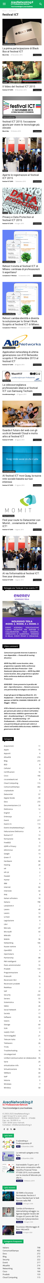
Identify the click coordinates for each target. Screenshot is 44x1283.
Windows (7, 1084)
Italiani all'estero (10, 898)
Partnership (9, 957)
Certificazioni (9, 772)
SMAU (6, 1006)
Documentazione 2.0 (12, 805)
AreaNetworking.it (8, 394)
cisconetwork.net (11, 779)
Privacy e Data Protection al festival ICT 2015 (18, 219)
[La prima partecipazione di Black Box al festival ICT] (22, 32)
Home (4, 11)
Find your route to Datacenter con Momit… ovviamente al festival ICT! (21, 523)
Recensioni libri (10, 980)
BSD (5, 764)
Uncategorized (10, 1054)
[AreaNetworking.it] (22, 4)
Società (7, 1013)
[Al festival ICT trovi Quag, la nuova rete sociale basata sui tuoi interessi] (22, 459)
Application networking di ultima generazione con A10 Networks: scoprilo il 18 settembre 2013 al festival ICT (20, 357)
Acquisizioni (9, 746)
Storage (7, 1024)
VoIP (5, 1076)
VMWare (7, 1073)
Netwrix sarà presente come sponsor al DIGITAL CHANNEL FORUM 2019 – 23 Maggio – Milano (22, 700)
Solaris (6, 1021)
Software (7, 1017)
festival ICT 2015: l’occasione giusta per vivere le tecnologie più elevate (20, 124)
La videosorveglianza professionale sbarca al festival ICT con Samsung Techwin (20, 388)
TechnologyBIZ (10, 1035)
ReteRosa (7, 987)
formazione (8, 839)
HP (5, 868)
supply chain (9, 1032)
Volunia (7, 1080)
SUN (5, 1028)
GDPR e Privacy (10, 846)
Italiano (7, 902)
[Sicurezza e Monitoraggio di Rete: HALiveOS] (8, 1230)
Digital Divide (9, 798)
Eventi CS (7, 824)
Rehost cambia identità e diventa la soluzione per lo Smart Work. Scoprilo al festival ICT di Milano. (21, 321)
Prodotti (7, 969)
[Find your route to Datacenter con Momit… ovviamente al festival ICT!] (22, 504)
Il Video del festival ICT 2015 (18, 86)
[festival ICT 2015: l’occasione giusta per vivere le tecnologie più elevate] (22, 107)
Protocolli (7, 976)
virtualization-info (11, 1065)
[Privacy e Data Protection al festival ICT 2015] (22, 201)
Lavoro (6, 909)
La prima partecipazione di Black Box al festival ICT (20, 50)
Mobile (7, 939)
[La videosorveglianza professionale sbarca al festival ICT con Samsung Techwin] (22, 376)
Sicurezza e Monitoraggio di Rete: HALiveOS (27, 1228)
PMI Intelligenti (10, 961)
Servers (7, 998)
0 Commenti (37, 55)
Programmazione (11, 972)
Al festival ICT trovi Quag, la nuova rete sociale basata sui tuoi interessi (21, 478)
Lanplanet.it (9, 905)
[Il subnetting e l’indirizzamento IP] (8, 1144)
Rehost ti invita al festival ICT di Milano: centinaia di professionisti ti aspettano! (21, 269)
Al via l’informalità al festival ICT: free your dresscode (20, 575)
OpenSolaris (9, 954)
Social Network (10, 1009)
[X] (11, 1129)
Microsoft (8, 931)
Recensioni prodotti (12, 983)
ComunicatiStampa (9, 44)
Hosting (7, 865)
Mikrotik (7, 935)
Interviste (8, 891)
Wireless (7, 1088)
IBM (5, 883)
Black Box (5, 55)
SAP (5, 991)
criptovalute (9, 790)
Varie (6, 1061)
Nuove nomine (10, 946)
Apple (6, 749)
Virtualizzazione (10, 1069)
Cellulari (7, 768)
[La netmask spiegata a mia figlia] (8, 1156)
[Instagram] (7, 1129)
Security (7, 995)
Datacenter (8, 794)
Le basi (7, 917)
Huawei (7, 876)
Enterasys (8, 816)
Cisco (6, 775)
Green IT (7, 857)
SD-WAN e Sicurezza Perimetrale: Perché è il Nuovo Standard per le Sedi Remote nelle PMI (27, 1196)
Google (7, 853)
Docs (6, 801)
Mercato (7, 928)
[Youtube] (14, 1129)
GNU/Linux (8, 850)
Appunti (7, 753)
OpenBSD (8, 950)
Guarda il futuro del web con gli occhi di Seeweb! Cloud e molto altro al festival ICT (20, 433)
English (7, 813)
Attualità (7, 757)
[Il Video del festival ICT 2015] (22, 72)
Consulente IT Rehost (9, 275)
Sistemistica (9, 1002)
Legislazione (9, 920)
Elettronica (8, 809)
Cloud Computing (8, 426)
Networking (8, 943)
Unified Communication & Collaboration (20, 1058)
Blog (5, 761)
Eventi (5, 82)
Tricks (6, 1047)
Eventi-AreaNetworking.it (14, 827)
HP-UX (6, 872)
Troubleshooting (10, 1050)
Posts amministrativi (12, 965)
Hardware (8, 861)
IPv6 (5, 894)
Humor (7, 879)
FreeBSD (7, 842)
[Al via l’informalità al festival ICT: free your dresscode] (22, 553)
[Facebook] (4, 1129)
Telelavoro (8, 1043)
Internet (7, 887)
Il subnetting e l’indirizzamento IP (24, 1142)
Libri (6, 924)
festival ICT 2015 (7, 90)
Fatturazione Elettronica (13, 831)
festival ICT (6, 380)
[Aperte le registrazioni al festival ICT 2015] (22, 154)
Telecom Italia (9, 1039)
